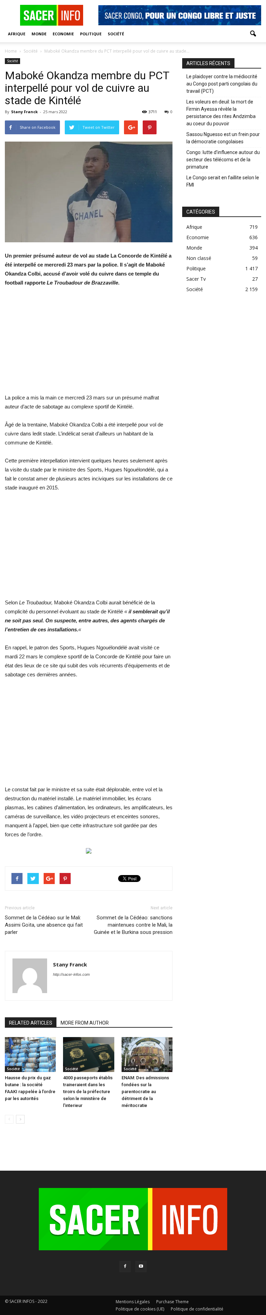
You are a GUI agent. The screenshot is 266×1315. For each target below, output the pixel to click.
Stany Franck (24, 111)
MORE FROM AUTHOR (85, 1023)
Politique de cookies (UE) (140, 1309)
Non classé (198, 258)
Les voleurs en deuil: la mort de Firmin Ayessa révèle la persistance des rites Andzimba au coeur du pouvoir (221, 112)
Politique (90, 33)
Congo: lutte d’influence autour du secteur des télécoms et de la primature (223, 160)
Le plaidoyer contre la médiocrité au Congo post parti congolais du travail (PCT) (221, 84)
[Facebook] (125, 1266)
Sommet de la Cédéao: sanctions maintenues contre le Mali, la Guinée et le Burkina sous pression (133, 925)
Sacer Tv (196, 279)
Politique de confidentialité (197, 1309)
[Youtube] (141, 1266)
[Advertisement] (88, 344)
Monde (39, 33)
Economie (63, 33)
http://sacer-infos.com (71, 974)
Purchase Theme (172, 1302)
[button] (253, 34)
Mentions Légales (133, 1302)
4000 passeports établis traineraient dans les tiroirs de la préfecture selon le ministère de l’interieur (88, 1091)
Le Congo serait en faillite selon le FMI (222, 181)
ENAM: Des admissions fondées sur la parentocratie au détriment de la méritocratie (145, 1091)
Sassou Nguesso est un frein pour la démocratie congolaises (223, 138)
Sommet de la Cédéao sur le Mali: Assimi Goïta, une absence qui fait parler (44, 925)
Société (116, 33)
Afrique (16, 33)
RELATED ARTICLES (30, 1023)
